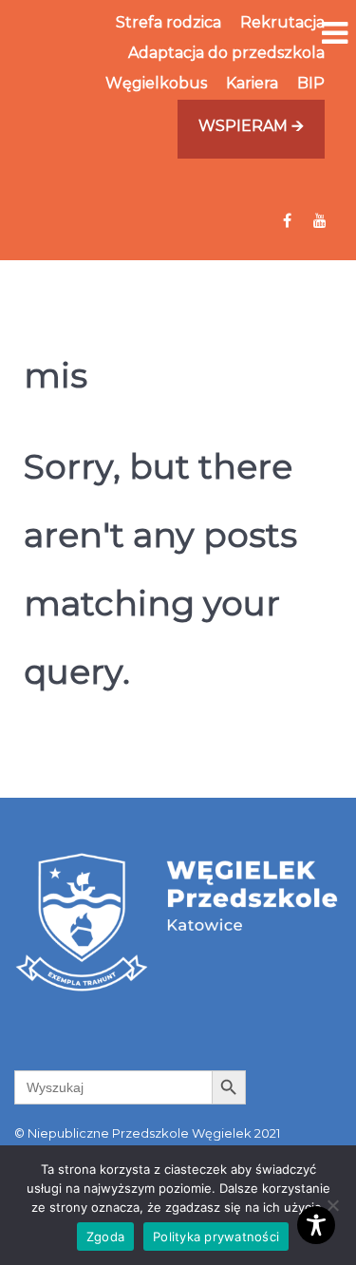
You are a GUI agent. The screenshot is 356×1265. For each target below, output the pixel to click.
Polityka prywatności (216, 1236)
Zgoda (105, 1236)
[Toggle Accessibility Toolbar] (316, 1225)
